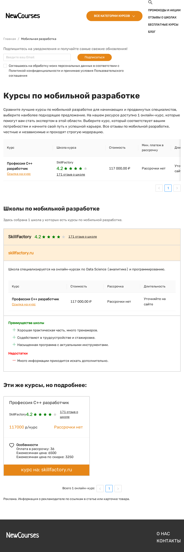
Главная (9, 39)
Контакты (169, 540)
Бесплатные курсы (163, 24)
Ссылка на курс (19, 174)
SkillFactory (65, 162)
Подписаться (95, 57)
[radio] (65, 168)
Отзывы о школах (162, 17)
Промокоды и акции (164, 10)
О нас (163, 533)
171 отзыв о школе (71, 174)
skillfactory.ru (21, 252)
